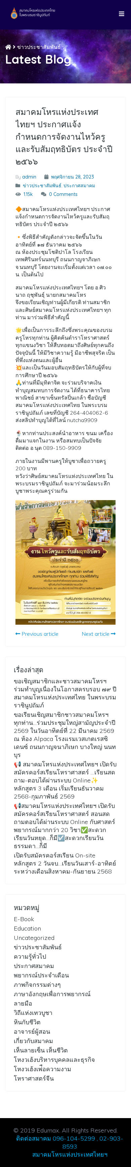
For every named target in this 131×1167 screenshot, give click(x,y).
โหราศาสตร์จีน (34, 1078)
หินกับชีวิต (27, 1022)
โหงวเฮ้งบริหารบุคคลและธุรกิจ (54, 1059)
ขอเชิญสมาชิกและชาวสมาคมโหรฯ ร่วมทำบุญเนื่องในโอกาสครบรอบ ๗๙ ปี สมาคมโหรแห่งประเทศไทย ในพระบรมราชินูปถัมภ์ (65, 693)
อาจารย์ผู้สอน (32, 1031)
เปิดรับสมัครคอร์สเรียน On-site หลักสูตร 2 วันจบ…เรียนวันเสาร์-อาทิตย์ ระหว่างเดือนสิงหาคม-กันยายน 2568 (65, 863)
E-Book (24, 919)
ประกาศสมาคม (79, 186)
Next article (96, 633)
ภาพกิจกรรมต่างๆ (37, 984)
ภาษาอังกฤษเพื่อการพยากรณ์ (52, 994)
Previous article (39, 633)
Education (27, 928)
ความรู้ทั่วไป (30, 956)
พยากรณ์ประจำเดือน (41, 975)
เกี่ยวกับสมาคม (33, 1041)
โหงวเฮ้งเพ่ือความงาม (42, 1069)
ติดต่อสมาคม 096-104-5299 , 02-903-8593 (69, 1142)
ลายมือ (23, 1003)
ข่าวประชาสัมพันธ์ (39, 47)
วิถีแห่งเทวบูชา (33, 1013)
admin (29, 177)
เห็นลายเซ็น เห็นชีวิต (41, 1050)
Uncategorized (34, 938)
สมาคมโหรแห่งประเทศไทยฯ (69, 1154)
